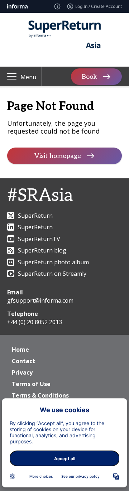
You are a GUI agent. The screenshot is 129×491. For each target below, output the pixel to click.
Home (20, 349)
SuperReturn (35, 216)
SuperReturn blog (42, 250)
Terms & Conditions (40, 395)
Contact (23, 361)
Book (89, 76)
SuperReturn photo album (53, 262)
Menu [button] (28, 77)
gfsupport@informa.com (40, 300)
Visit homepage (57, 156)
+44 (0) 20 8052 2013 (34, 322)
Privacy (22, 372)
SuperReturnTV (39, 239)
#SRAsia (40, 196)
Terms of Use (31, 384)
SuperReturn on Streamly (52, 274)
